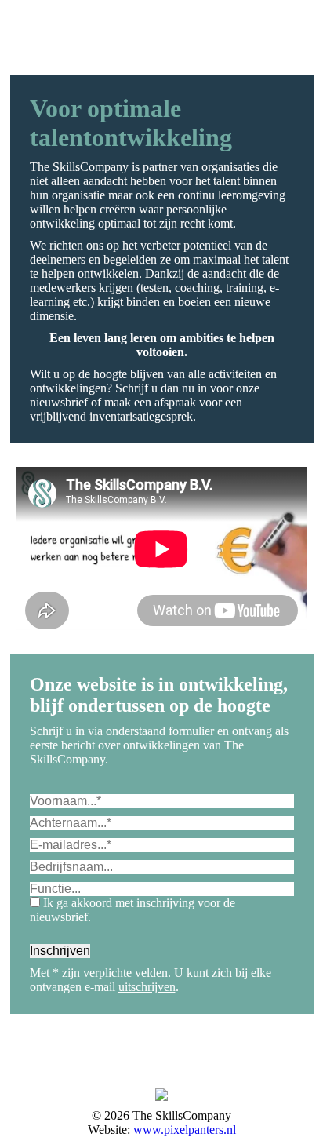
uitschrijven (147, 986)
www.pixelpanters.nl (184, 1129)
